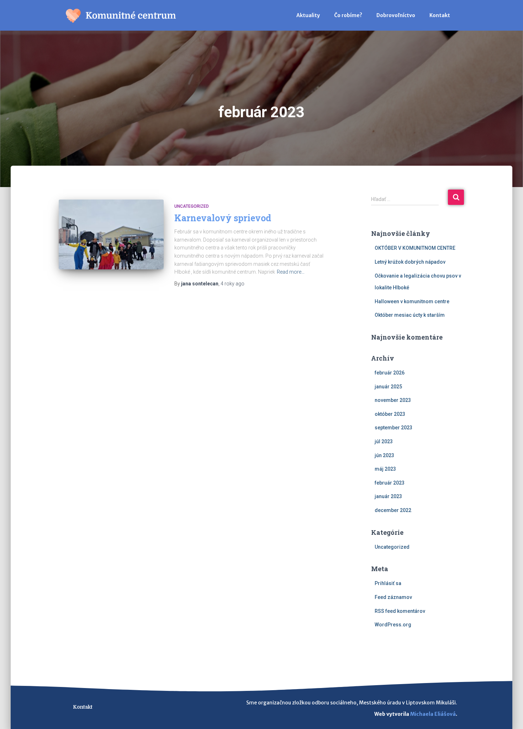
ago (232, 283)
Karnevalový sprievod (222, 218)
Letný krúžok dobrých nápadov (410, 262)
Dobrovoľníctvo (395, 15)
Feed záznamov (393, 597)
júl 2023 (384, 441)
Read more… (291, 272)
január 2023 (388, 496)
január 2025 (388, 386)
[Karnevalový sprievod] (111, 235)
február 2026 (390, 373)
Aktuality (308, 15)
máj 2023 (385, 469)
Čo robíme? (348, 15)
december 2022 (393, 510)
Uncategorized (191, 206)
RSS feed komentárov (400, 611)
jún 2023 (384, 455)
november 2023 (393, 400)
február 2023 (390, 483)
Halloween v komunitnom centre (412, 301)
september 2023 (393, 427)
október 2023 (390, 414)
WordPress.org (393, 624)
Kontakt (439, 15)
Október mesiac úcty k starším (410, 315)
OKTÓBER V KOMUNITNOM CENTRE (415, 248)
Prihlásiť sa (388, 583)
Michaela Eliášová (433, 714)
